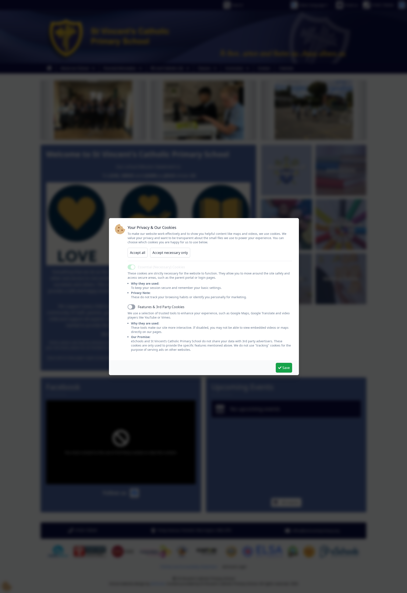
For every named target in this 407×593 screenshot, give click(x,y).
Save (286, 367)
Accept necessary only (170, 252)
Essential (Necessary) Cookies (161, 267)
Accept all (137, 252)
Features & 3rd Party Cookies (161, 307)
